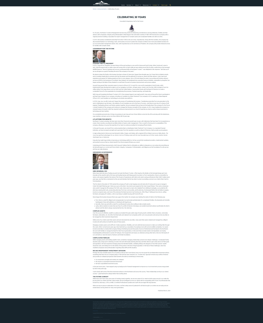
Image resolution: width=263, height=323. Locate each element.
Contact (155, 5)
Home (123, 5)
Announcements (102, 9)
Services (129, 5)
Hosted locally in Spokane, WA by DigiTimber (101, 319)
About (137, 5)
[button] (133, 5)
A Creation (98, 317)
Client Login (164, 5)
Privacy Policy (95, 310)
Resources (146, 5)
